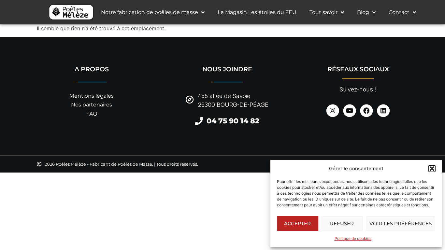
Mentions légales (91, 96)
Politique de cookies (353, 238)
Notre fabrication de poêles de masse (149, 12)
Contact (399, 12)
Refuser (342, 223)
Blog (363, 12)
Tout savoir (323, 12)
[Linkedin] (383, 110)
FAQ (91, 114)
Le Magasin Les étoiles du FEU (257, 12)
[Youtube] (349, 110)
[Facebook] (366, 110)
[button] (432, 168)
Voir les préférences (400, 223)
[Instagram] (332, 110)
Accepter (297, 223)
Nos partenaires (91, 105)
